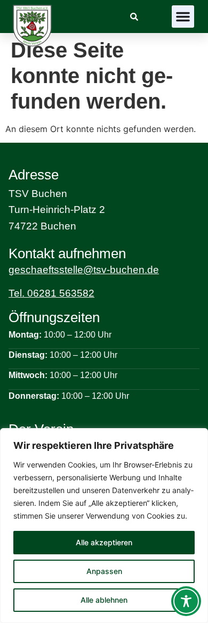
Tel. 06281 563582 (51, 293)
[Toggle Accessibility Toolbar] (186, 601)
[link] (134, 16)
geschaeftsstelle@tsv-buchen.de (84, 269)
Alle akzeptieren (104, 542)
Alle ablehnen (104, 599)
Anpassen (104, 571)
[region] (104, 525)
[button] (183, 16)
